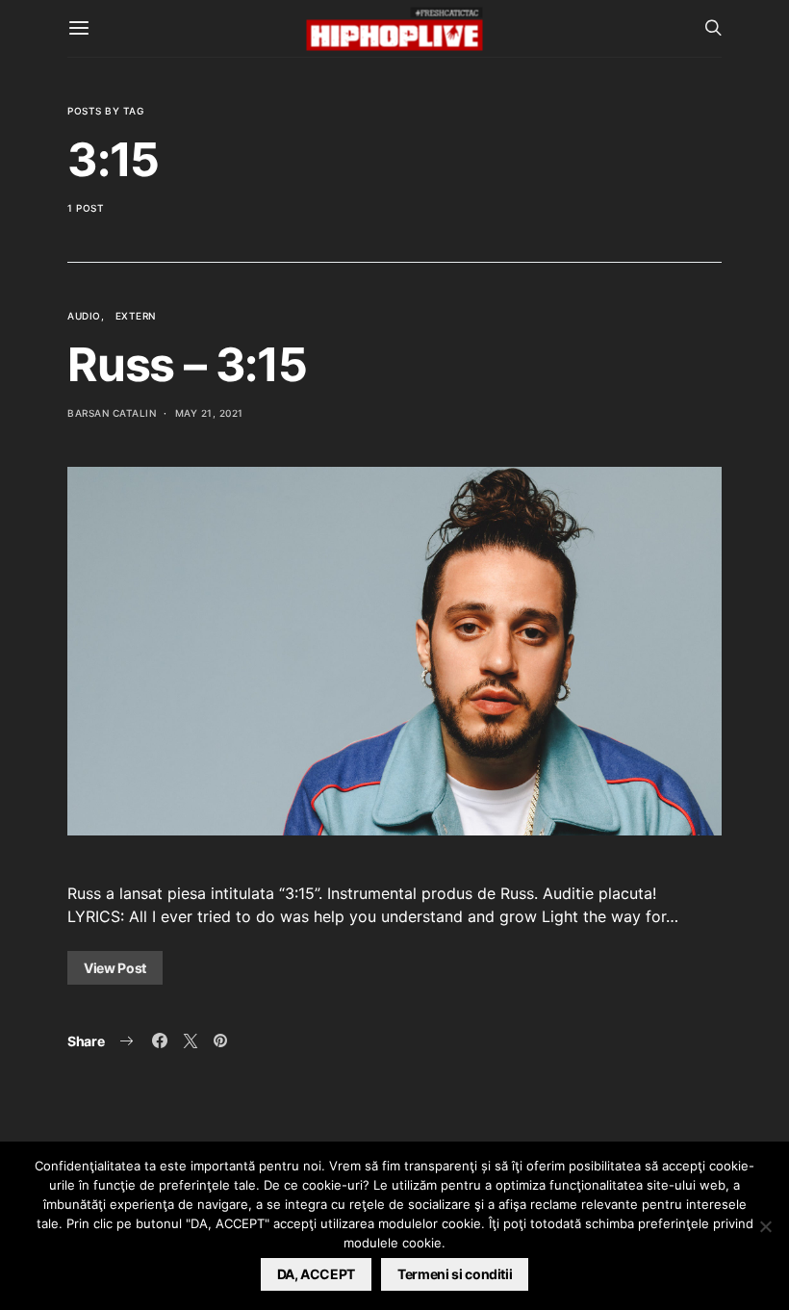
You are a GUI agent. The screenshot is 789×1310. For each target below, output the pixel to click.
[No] (765, 1226)
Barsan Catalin (111, 413)
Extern (135, 315)
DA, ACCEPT (316, 1274)
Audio (84, 315)
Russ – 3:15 (187, 364)
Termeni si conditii (454, 1274)
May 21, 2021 (209, 413)
